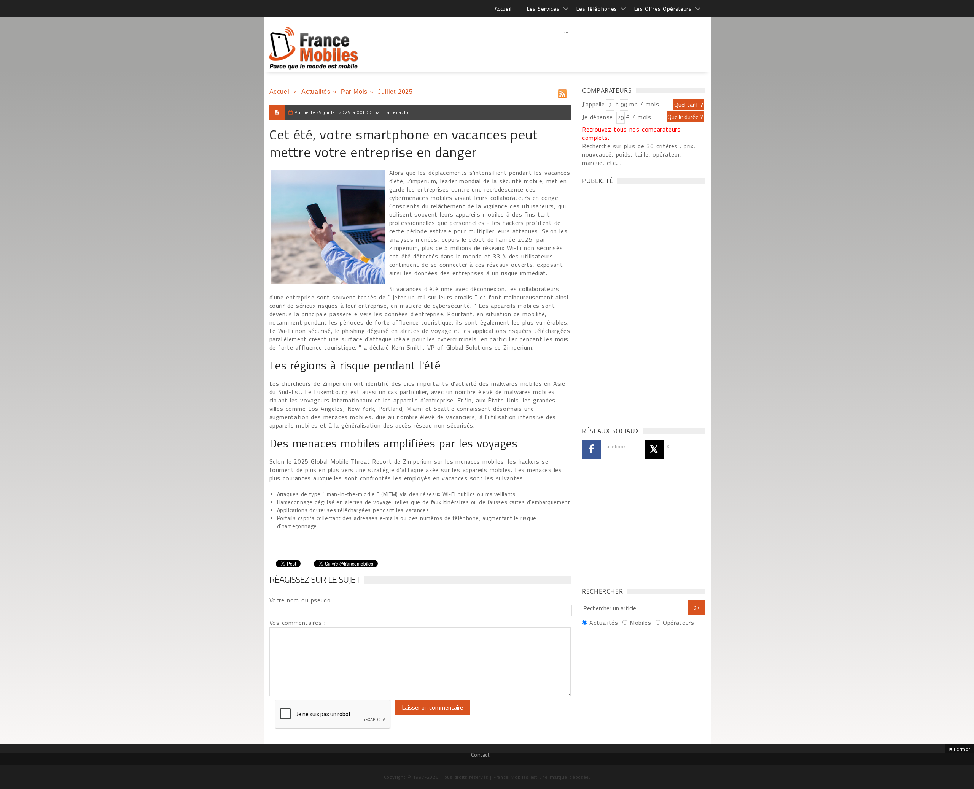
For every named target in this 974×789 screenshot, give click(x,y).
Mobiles (640, 622)
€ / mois (638, 117)
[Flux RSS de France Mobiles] (562, 92)
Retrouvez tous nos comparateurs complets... (631, 133)
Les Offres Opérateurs (663, 9)
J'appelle (593, 104)
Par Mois (354, 92)
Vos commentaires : (297, 622)
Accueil (503, 9)
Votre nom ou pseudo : (302, 600)
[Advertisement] (566, 47)
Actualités (315, 92)
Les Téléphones (596, 9)
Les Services (543, 9)
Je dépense (598, 117)
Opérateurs (678, 622)
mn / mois (644, 104)
